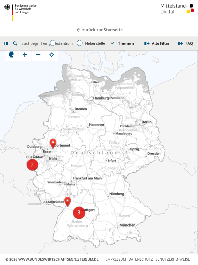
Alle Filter (160, 43)
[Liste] (7, 43)
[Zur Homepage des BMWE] (50, 12)
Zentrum (65, 43)
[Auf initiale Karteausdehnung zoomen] (11, 54)
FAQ (189, 43)
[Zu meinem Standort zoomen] (51, 54)
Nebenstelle (95, 43)
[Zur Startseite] (177, 12)
